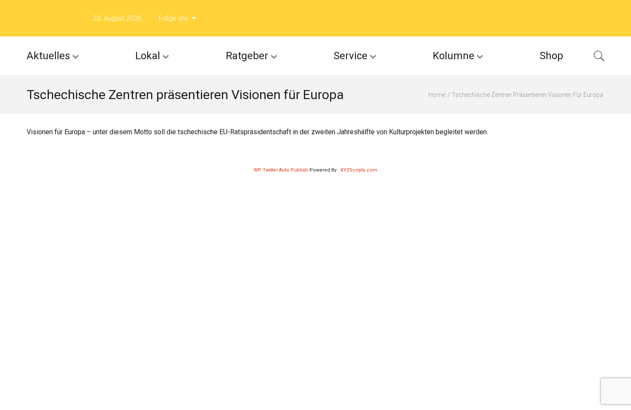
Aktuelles (48, 56)
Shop (551, 56)
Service (350, 56)
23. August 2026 (117, 18)
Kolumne (453, 56)
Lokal (147, 56)
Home (436, 94)
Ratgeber (247, 56)
